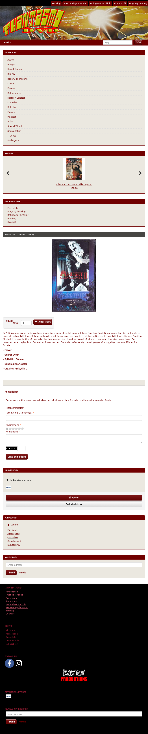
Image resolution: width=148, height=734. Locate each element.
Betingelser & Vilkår (100, 3)
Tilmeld (11, 572)
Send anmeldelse (17, 456)
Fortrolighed (13, 208)
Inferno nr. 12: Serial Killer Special (74, 184)
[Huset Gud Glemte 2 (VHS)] (74, 275)
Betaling (56, 3)
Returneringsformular (75, 3)
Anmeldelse (12, 431)
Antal (16, 323)
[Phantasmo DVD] (34, 22)
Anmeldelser (11, 391)
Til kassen (74, 497)
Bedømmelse (12, 425)
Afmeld (22, 572)
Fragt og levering (138, 3)
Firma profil (120, 3)
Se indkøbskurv (74, 504)
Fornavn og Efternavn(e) (19, 412)
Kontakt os (11, 601)
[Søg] (138, 42)
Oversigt (11, 222)
